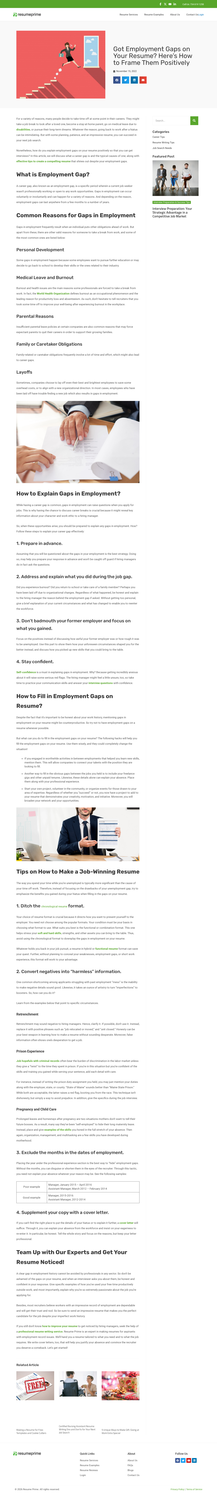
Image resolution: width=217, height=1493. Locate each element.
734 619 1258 (197, 4)
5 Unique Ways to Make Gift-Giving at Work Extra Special (120, 1431)
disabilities (23, 129)
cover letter (126, 1222)
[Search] (194, 120)
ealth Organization (58, 293)
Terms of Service (194, 1489)
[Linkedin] (174, 4)
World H (42, 293)
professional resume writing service (40, 1331)
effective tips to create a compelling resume (43, 161)
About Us (132, 1460)
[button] (116, 80)
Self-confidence (26, 672)
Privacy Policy (177, 1489)
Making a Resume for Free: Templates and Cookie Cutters (31, 1431)
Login (201, 14)
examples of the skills (57, 1129)
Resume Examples (89, 1465)
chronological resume (54, 906)
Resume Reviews (89, 1470)
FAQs (130, 1465)
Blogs (131, 1470)
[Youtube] (170, 4)
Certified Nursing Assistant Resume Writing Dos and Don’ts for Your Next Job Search (77, 1429)
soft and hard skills (49, 933)
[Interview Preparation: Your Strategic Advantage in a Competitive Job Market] (176, 178)
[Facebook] (160, 4)
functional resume (106, 948)
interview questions (100, 683)
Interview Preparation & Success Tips (171, 202)
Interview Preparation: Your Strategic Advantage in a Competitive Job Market (172, 212)
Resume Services (89, 1460)
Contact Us (133, 1475)
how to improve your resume (59, 1326)
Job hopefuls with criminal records (37, 1061)
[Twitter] (165, 4)
